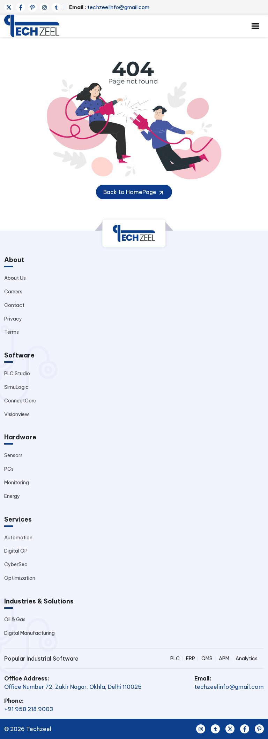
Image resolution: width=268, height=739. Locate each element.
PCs (9, 469)
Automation (18, 537)
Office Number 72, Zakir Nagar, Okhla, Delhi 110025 (73, 686)
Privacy (13, 319)
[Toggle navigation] (255, 26)
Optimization (19, 578)
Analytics (247, 658)
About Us (15, 278)
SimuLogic (16, 387)
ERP (190, 658)
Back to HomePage (130, 191)
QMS (207, 658)
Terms (11, 332)
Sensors (13, 455)
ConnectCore (20, 401)
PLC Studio (17, 373)
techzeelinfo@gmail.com (109, 7)
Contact (14, 305)
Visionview (16, 414)
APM (224, 658)
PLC (175, 658)
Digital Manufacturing (29, 633)
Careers (13, 291)
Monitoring (16, 482)
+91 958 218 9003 (28, 709)
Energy (12, 496)
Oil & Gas (14, 619)
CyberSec (16, 564)
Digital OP (16, 551)
